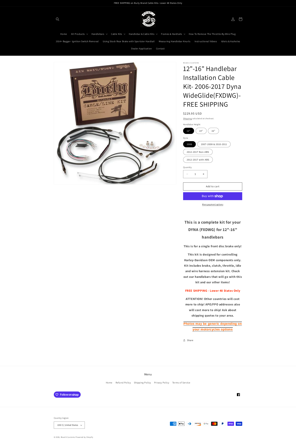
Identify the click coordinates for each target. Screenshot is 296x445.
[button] (57, 19)
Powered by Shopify (84, 437)
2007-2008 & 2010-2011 (214, 144)
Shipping (187, 118)
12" (188, 130)
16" (213, 130)
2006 (189, 144)
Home (109, 382)
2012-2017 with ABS (198, 159)
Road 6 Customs (68, 437)
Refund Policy (123, 382)
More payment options (212, 204)
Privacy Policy (161, 382)
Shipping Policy (142, 382)
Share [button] (190, 340)
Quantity (187, 167)
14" (201, 130)
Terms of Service (181, 382)
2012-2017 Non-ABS (198, 151)
